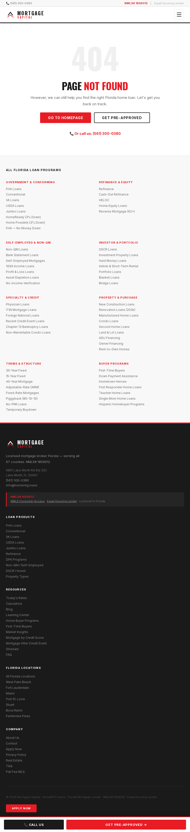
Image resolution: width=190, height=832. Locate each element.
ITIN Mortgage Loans (21, 310)
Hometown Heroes (113, 381)
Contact (11, 743)
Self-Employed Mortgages (25, 261)
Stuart (10, 705)
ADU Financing (109, 338)
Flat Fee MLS (15, 772)
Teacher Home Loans (114, 393)
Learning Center (17, 615)
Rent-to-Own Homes (114, 349)
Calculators (14, 603)
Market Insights (17, 632)
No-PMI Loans (16, 404)
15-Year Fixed (15, 376)
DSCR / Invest (16, 571)
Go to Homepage (65, 118)
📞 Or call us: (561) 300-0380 (95, 133)
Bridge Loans (108, 283)
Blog (9, 609)
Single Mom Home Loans (117, 398)
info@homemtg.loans (21, 485)
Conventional (15, 194)
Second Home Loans (114, 327)
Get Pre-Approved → (126, 825)
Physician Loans (17, 304)
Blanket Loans (109, 277)
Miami (10, 693)
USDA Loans (15, 206)
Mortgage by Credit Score (25, 637)
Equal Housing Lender (62, 501)
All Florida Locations (20, 676)
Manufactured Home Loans (119, 315)
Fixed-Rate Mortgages (22, 393)
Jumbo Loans (16, 211)
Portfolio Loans (110, 272)
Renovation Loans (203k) (117, 310)
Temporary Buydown (21, 409)
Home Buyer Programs (22, 620)
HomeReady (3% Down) (23, 217)
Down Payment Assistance (118, 376)
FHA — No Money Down (23, 228)
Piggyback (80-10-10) (22, 398)
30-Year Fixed (16, 370)
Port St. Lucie (15, 699)
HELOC (104, 200)
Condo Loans (109, 321)
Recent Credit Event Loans (25, 321)
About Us (12, 738)
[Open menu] (179, 14)
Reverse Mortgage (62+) (117, 211)
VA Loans (12, 200)
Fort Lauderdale (17, 688)
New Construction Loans (117, 304)
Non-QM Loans (17, 249)
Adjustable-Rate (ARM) (22, 387)
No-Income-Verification (23, 283)
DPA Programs (16, 559)
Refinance (106, 189)
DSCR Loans (108, 249)
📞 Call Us (34, 825)
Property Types (17, 576)
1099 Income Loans (20, 266)
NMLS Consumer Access (28, 501)
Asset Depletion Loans (22, 277)
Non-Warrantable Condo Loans (28, 332)
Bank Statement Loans (22, 255)
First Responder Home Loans (120, 387)
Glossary (12, 649)
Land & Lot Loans (111, 332)
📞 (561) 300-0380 (19, 3)
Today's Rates (16, 598)
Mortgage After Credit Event (26, 643)
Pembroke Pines (18, 716)
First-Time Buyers (112, 370)
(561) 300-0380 (17, 480)
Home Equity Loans (113, 206)
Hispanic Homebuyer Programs (121, 404)
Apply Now (14, 749)
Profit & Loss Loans (20, 272)
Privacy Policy (16, 755)
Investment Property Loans (118, 255)
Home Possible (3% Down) (25, 222)
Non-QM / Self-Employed (24, 565)
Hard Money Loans (112, 261)
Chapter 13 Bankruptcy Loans (27, 327)
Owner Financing (111, 343)
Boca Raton (14, 710)
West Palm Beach (18, 682)
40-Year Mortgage (19, 381)
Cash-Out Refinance (114, 194)
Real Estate (14, 760)
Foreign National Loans (22, 315)
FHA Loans (14, 189)
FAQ (9, 654)
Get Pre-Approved (122, 118)
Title (9, 766)
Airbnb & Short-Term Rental (118, 266)
